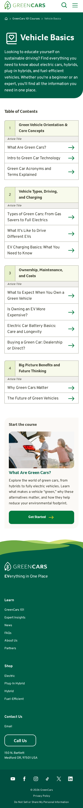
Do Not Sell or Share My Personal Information (41, 802)
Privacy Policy (41, 796)
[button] (74, 5)
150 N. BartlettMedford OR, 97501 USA (21, 755)
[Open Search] (64, 5)
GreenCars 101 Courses (26, 18)
